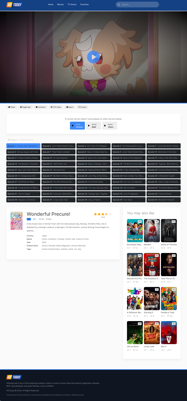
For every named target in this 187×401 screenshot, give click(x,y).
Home (50, 4)
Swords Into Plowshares (135, 278)
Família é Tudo (167, 312)
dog (79, 249)
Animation (52, 239)
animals (64, 249)
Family (68, 239)
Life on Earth (133, 346)
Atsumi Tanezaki (48, 246)
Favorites (84, 4)
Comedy (60, 239)
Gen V (164, 346)
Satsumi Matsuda (78, 246)
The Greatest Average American (152, 278)
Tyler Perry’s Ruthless (169, 278)
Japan (44, 236)
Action (44, 239)
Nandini (147, 244)
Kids (73, 239)
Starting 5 (148, 312)
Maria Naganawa (63, 246)
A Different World (135, 312)
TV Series (72, 4)
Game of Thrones (169, 244)
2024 (44, 242)
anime (70, 249)
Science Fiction (82, 239)
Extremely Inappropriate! (135, 244)
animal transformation (51, 249)
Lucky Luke (149, 346)
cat (75, 249)
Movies (60, 4)
